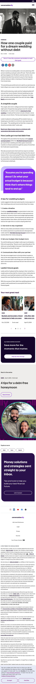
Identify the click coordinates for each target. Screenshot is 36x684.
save (2, 378)
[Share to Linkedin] (6, 65)
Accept (9, 680)
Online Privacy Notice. (8, 676)
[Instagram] (10, 510)
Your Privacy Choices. (13, 673)
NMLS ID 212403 (14, 562)
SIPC (18, 593)
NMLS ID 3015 (9, 550)
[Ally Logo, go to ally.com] (33, 1)
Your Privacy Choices (16, 540)
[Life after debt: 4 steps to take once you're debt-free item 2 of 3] (18, 328)
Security (18, 535)
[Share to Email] (13, 65)
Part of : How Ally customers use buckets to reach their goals (18, 59)
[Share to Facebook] (3, 65)
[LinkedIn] (14, 510)
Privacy (18, 531)
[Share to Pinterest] (9, 65)
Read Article (6, 394)
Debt (4, 450)
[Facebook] (22, 510)
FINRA (14, 593)
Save (12, 450)
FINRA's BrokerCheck (14, 595)
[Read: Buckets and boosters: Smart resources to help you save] (12, 303)
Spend (20, 450)
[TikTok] (26, 510)
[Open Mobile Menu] (33, 5)
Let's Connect (18, 493)
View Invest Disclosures (7, 599)
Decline (26, 680)
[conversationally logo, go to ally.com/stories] (7, 5)
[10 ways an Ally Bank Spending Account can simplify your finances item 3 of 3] (20, 328)
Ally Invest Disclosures (18, 522)
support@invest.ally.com (7, 635)
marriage (3, 39)
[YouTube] (18, 510)
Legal (18, 526)
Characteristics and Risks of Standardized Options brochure (18, 608)
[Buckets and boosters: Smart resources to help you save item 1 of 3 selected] (15, 328)
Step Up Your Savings (18, 356)
